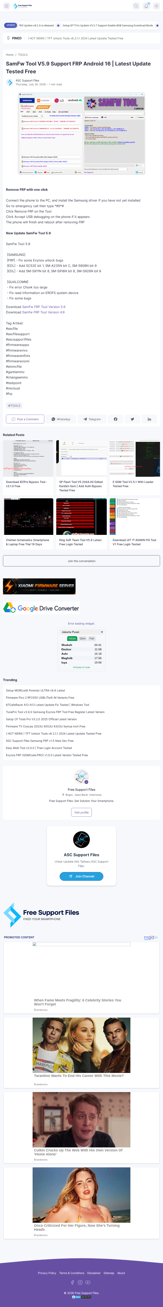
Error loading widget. (81, 623)
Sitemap (109, 1273)
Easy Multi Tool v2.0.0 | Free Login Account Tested (39, 748)
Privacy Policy (47, 1273)
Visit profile (81, 812)
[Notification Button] (146, 6)
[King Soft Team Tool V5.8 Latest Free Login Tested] (81, 516)
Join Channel (84, 876)
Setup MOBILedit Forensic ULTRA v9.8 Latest (35, 690)
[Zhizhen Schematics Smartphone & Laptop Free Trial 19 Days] (28, 516)
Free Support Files (81, 790)
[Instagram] (80, 1282)
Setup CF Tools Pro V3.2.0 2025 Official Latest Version (41, 719)
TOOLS (15, 405)
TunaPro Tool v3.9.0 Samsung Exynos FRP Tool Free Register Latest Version (55, 712)
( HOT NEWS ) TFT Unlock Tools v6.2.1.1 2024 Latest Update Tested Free (75, 38)
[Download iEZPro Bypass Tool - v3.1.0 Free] (28, 458)
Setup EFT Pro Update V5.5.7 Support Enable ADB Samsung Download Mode (64, 25)
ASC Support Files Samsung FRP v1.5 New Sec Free (40, 740)
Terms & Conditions (71, 1273)
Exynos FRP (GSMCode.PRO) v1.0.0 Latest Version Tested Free (47, 755)
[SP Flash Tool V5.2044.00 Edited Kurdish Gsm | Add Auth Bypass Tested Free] (81, 458)
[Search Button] (136, 6)
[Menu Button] (6, 6)
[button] (61, 419)
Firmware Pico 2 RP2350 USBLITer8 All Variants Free (40, 697)
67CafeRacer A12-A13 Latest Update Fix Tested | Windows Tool (47, 704)
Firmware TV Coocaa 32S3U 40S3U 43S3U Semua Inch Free (45, 726)
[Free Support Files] (22, 6)
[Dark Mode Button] (156, 6)
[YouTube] (87, 1282)
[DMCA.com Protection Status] (81, 1298)
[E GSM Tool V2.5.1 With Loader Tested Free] (135, 458)
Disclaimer (94, 1273)
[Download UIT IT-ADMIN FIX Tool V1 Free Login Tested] (135, 516)
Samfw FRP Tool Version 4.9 (43, 312)
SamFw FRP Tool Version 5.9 (43, 307)
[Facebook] (72, 1282)
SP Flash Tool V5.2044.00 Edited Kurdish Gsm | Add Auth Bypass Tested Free (81, 486)
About (121, 1273)
